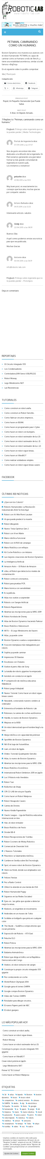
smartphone (9, 1124)
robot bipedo (9, 1118)
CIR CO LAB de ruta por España (17, 791)
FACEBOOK (8, 477)
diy (23, 1103)
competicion (9, 1100)
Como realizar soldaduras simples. (18, 460)
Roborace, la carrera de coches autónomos (22, 713)
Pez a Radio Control (12, 882)
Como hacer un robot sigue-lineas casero (21, 465)
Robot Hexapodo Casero (15, 801)
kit (39, 1109)
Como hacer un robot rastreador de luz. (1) (21, 441)
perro (31, 1115)
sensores (27, 1121)
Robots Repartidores (13, 607)
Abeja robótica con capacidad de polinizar (22, 735)
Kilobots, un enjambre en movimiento (20, 909)
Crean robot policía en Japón (14, 1061)
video (16, 1126)
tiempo (20, 1124)
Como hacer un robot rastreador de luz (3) (21, 436)
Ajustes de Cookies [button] (11, 1153)
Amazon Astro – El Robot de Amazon (20, 566)
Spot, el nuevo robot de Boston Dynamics (22, 865)
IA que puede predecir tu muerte (18, 519)
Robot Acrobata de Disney (15, 616)
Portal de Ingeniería (23, 141)
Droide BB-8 (9, 832)
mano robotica (28, 1112)
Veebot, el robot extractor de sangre (20, 965)
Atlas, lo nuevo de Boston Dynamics (20, 758)
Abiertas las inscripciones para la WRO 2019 (23, 612)
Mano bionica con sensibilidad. (17, 588)
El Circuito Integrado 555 (14, 364)
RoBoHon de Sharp (12, 787)
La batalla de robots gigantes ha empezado (22, 671)
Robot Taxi (9, 782)
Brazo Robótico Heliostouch (16, 626)
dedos (16, 1103)
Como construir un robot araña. (17, 408)
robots (31, 1118)
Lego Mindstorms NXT (13, 383)
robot (39, 1115)
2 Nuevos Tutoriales (13, 851)
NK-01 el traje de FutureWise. (16, 744)
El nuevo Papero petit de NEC (17, 1005)
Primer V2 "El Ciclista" (11, 1070)
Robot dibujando (11, 524)
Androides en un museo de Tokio (18, 913)
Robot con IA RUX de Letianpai (17, 543)
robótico (7, 1121)
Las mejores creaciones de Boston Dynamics (23, 557)
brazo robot (25, 1097)
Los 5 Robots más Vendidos (16, 777)
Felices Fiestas (10, 877)
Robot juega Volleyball (14, 688)
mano (17, 1112)
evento (16, 1106)
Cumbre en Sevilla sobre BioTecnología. (21, 860)
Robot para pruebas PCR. (14, 583)
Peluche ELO (9, 938)
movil (40, 1112)
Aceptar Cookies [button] (28, 1153)
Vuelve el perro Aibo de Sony (16, 666)
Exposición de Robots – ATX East (18, 933)
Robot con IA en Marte (14, 533)
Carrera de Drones (12, 805)
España (7, 1106)
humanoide (8, 1109)
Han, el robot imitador (13, 823)
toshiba (7, 1126)
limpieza (7, 1112)
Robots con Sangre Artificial (16, 602)
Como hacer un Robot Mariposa (18, 796)
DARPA (7, 1103)
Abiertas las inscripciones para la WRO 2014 (23, 947)
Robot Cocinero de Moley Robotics (19, 841)
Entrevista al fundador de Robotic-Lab (20, 708)
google (33, 1106)
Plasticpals (10, 74)
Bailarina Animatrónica (13, 952)
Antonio (18, 257)
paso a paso (21, 1115)
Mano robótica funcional (14, 538)
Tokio (29, 1124)
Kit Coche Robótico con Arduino (18, 552)
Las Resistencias (11, 388)
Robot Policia (10, 943)
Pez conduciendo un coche (15, 977)
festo (25, 1106)
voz (23, 1126)
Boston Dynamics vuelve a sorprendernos (22, 640)
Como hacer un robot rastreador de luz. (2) (22, 446)
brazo (15, 1097)
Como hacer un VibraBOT (14, 455)
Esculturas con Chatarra (14, 662)
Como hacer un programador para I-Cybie (21, 427)
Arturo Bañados (21, 203)
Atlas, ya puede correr (13, 635)
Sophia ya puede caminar (15, 652)
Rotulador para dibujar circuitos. (17, 1000)
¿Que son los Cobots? (13, 502)
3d (5, 1095)
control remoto (24, 1100)
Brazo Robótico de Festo (15, 827)
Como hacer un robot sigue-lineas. (18, 451)
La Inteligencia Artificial (14, 561)
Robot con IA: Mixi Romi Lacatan (18, 514)
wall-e (30, 1126)
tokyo (37, 1124)
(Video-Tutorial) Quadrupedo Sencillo (20, 754)
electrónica (32, 1103)
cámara (36, 1100)
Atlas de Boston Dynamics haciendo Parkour (23, 621)
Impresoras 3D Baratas (14, 657)
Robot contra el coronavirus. (16, 579)
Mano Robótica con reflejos (16, 547)
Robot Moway (10, 378)
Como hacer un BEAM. (13, 422)
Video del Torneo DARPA (15, 996)
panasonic (8, 1115)
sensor (17, 1121)
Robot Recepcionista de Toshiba (18, 837)
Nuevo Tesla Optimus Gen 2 (16, 528)
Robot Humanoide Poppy (15, 892)
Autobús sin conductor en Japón (18, 676)
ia (17, 1109)
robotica (21, 1118)
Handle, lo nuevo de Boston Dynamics (20, 718)
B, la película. (9, 593)
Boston (29, 1095)
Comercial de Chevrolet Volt (16, 846)
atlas (12, 1095)
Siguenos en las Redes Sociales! (18, 896)
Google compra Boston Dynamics (18, 991)
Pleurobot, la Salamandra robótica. (19, 856)
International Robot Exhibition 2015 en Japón (23, 772)
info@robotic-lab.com (16, 267)
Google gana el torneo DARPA (17, 986)
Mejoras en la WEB (12, 722)
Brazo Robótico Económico (16, 768)
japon (24, 1109)
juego (32, 1109)
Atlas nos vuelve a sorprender (17, 597)
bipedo (20, 1095)
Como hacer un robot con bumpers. (19, 432)
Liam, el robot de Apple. (14, 749)
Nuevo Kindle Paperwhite (15, 810)
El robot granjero (11, 1010)
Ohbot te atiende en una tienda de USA (21, 887)
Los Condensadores (12, 369)
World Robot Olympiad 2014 (16, 982)
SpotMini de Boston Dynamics (17, 739)
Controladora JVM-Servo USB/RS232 (19, 373)
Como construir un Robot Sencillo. (18, 413)
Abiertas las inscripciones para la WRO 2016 (23, 763)
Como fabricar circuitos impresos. (18, 417)
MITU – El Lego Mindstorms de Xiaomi (20, 630)
